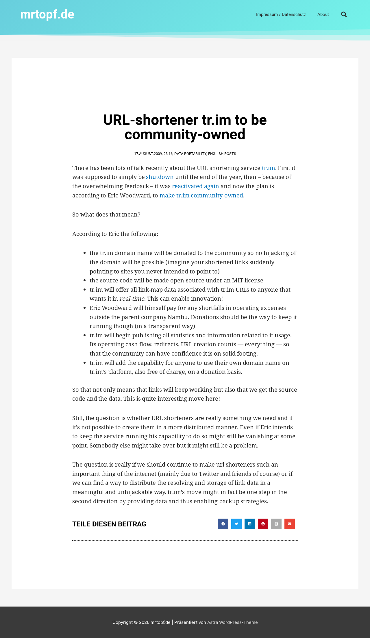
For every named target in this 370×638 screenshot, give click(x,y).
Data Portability (190, 153)
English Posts (222, 153)
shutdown (160, 177)
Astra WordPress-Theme (232, 622)
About (323, 14)
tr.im (268, 168)
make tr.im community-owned (201, 195)
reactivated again (195, 186)
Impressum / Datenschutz (281, 14)
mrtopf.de (47, 14)
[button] (344, 14)
